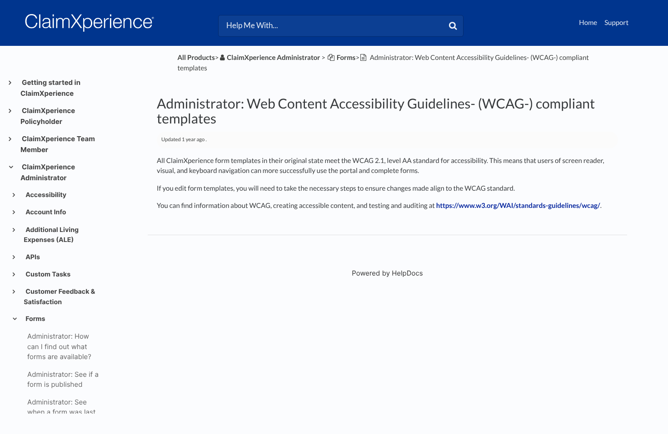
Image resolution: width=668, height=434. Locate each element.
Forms (34, 319)
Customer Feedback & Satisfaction (59, 297)
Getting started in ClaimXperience (50, 88)
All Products (195, 58)
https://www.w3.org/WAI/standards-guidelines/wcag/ (518, 206)
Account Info (45, 212)
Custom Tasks (47, 274)
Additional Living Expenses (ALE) (51, 235)
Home (588, 23)
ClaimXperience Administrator (47, 172)
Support (616, 23)
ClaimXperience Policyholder (47, 116)
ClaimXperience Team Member (57, 144)
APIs (32, 257)
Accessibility (45, 195)
